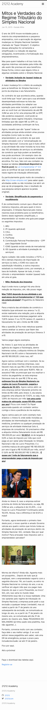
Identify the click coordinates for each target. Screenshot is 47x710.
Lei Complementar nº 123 (29, 167)
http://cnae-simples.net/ (16, 180)
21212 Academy (12, 4)
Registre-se (7, 664)
